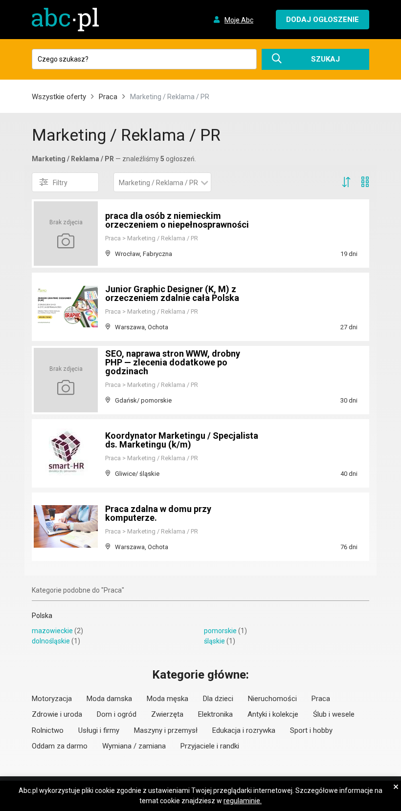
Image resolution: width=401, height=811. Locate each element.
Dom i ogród (116, 714)
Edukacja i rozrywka (243, 730)
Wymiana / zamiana (134, 746)
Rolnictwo (48, 730)
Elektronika (215, 714)
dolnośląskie (51, 641)
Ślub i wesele (334, 714)
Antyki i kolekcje (272, 714)
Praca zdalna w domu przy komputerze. (158, 513)
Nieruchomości (272, 698)
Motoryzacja (52, 698)
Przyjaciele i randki (209, 746)
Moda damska (109, 698)
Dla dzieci (218, 698)
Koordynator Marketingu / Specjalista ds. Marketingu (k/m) (181, 439)
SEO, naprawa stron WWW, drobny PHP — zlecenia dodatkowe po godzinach (172, 362)
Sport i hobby (311, 730)
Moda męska (167, 698)
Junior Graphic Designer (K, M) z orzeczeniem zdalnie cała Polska (172, 293)
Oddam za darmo (60, 746)
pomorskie (220, 631)
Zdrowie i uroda (57, 714)
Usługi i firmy (98, 730)
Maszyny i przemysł (166, 730)
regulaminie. (242, 801)
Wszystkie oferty (59, 96)
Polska (42, 615)
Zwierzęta (167, 714)
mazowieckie (52, 631)
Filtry (60, 183)
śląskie (214, 641)
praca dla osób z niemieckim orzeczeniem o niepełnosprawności (177, 220)
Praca (108, 96)
